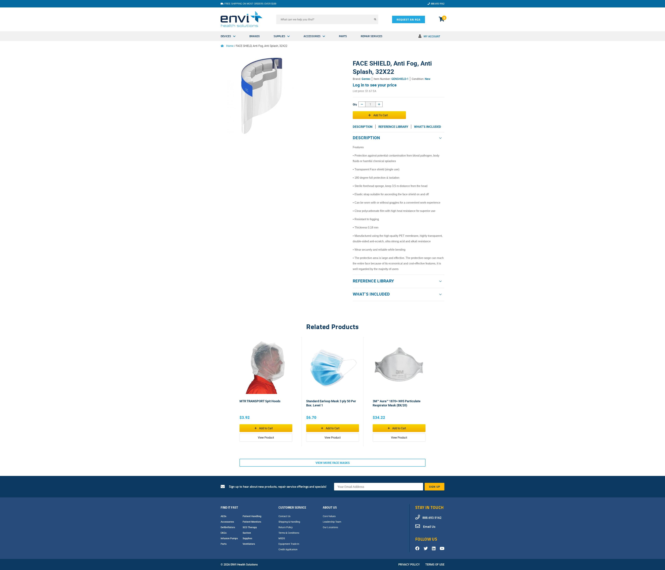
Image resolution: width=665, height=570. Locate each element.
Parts (343, 36)
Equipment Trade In (289, 543)
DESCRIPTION (363, 127)
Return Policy (285, 527)
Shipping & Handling (289, 521)
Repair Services (371, 36)
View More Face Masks (333, 463)
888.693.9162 (437, 3)
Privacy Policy (409, 564)
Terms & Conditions (289, 532)
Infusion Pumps (229, 538)
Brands (254, 36)
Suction (247, 532)
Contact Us (284, 516)
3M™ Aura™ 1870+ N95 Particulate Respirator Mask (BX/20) (396, 403)
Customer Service (292, 507)
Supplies (279, 36)
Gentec (366, 79)
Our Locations (331, 527)
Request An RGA (408, 19)
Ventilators (249, 543)
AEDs (224, 516)
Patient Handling (252, 516)
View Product (266, 437)
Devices (226, 36)
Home (229, 46)
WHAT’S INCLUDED (427, 127)
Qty (355, 104)
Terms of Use (434, 564)
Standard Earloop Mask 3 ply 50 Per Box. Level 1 (331, 403)
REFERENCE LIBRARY (393, 127)
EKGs (224, 532)
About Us (330, 507)
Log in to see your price (375, 85)
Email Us (428, 527)
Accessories (312, 36)
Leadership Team (332, 521)
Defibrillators (228, 527)
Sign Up (434, 486)
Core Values (329, 516)
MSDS (281, 538)
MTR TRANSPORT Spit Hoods (260, 401)
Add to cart (380, 115)
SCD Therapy (250, 527)
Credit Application (288, 549)
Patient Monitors (252, 521)
